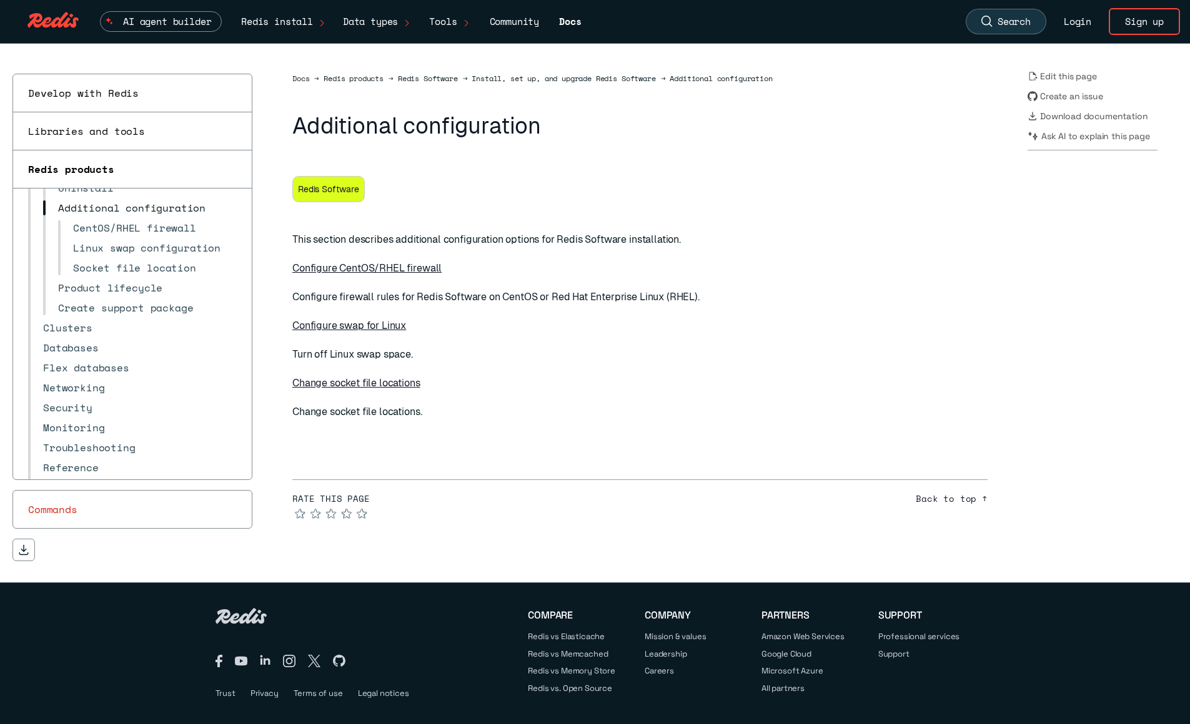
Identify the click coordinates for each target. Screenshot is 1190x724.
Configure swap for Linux (349, 325)
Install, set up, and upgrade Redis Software (563, 79)
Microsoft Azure (792, 670)
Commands (52, 509)
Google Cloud (786, 653)
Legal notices (383, 693)
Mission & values (675, 636)
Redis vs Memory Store (571, 670)
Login (1077, 21)
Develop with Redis (83, 93)
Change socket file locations (356, 383)
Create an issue (1071, 96)
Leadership (666, 653)
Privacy (264, 693)
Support (894, 653)
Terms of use (318, 693)
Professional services (919, 636)
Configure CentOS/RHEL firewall (367, 268)
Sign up (1144, 21)
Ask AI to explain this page (1095, 136)
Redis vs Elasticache (566, 636)
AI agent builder (167, 21)
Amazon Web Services (803, 636)
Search (1014, 21)
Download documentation (1094, 116)
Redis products (71, 169)
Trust (226, 693)
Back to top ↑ (952, 498)
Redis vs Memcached (568, 653)
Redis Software (428, 79)
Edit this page (1068, 76)
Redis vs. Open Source (570, 688)
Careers (659, 670)
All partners (783, 688)
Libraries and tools (86, 131)
